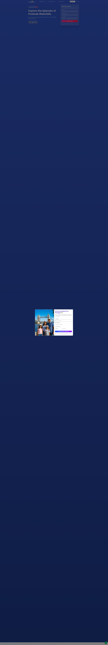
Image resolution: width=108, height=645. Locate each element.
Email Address (58, 322)
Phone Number (58, 326)
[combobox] (58, 328)
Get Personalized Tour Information (63, 331)
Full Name (57, 318)
